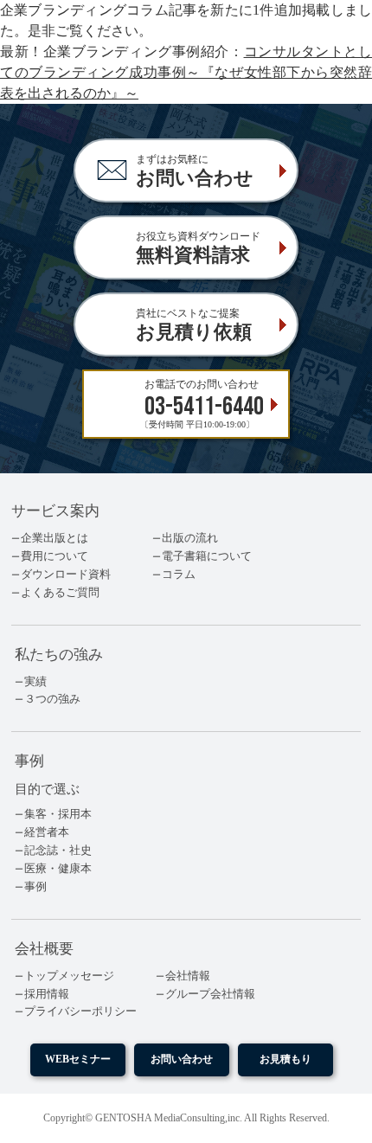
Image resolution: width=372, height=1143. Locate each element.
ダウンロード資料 (66, 574)
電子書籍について (207, 556)
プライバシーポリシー (80, 1011)
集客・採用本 (58, 814)
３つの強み (52, 699)
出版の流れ (190, 538)
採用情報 (46, 994)
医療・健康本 (58, 869)
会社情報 (187, 976)
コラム (179, 574)
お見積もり (285, 1059)
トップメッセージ (69, 976)
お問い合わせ (182, 1059)
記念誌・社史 (58, 850)
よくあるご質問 (60, 593)
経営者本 (46, 832)
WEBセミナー (78, 1059)
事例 (35, 887)
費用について (54, 556)
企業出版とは (54, 538)
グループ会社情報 (210, 994)
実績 (35, 682)
